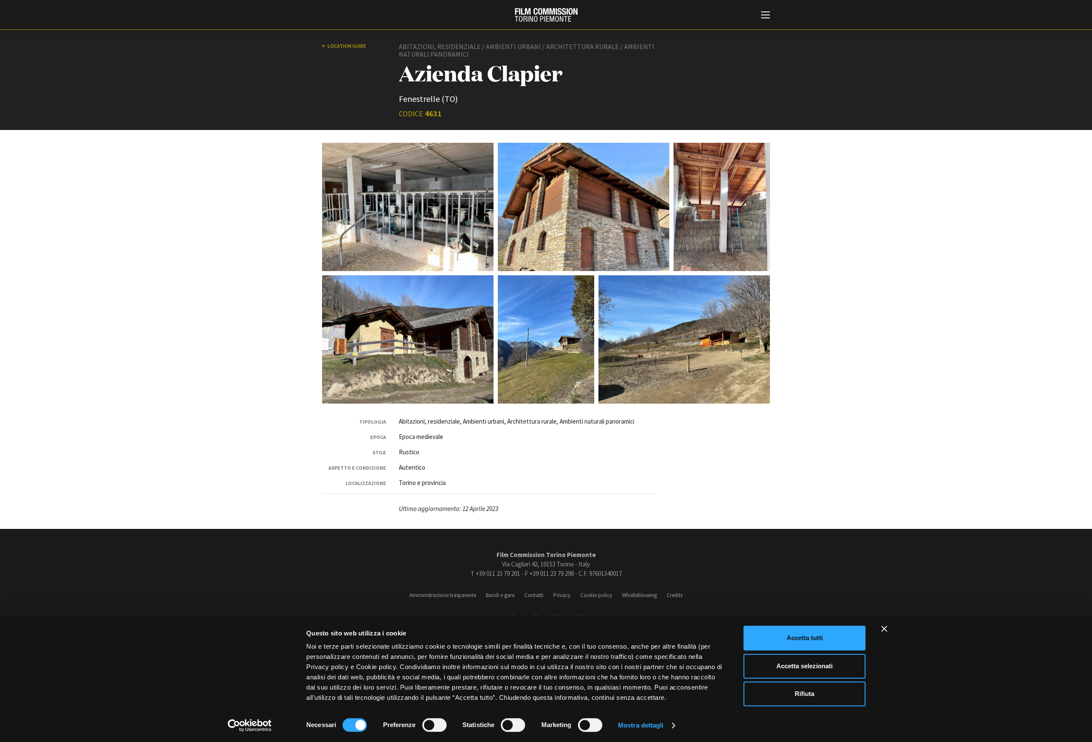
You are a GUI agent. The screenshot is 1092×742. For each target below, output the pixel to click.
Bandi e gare (500, 595)
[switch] (434, 725)
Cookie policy (596, 595)
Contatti (533, 595)
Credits (674, 595)
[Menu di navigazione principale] (765, 16)
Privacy (561, 595)
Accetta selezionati (804, 666)
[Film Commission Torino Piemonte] (546, 15)
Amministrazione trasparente (443, 595)
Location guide (347, 46)
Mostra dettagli (641, 725)
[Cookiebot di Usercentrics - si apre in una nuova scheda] (249, 725)
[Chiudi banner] (884, 629)
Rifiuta (804, 693)
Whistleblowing (639, 595)
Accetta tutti (805, 637)
